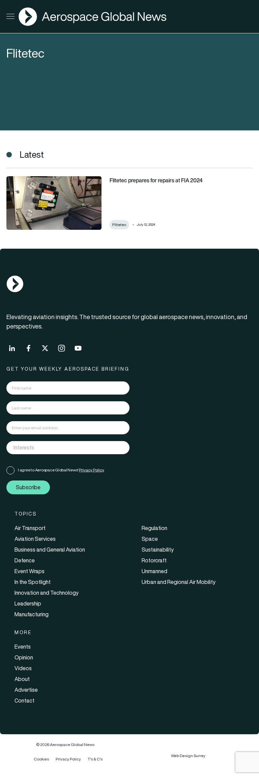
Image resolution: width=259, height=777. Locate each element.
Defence (25, 560)
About (22, 679)
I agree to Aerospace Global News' (61, 470)
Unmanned (154, 571)
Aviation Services (35, 538)
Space (150, 538)
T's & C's (95, 759)
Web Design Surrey (188, 755)
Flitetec (119, 224)
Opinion (24, 657)
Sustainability (158, 549)
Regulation (154, 528)
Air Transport (30, 528)
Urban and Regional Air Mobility (178, 582)
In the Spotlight (33, 582)
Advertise (26, 689)
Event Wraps (30, 571)
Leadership (28, 603)
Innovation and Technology (47, 592)
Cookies (41, 759)
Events (23, 646)
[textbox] (61, 447)
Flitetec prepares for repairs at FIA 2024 (156, 180)
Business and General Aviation (50, 549)
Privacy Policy (91, 470)
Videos (23, 668)
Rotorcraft (154, 560)
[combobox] (68, 447)
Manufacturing (32, 614)
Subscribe (28, 487)
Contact (24, 700)
